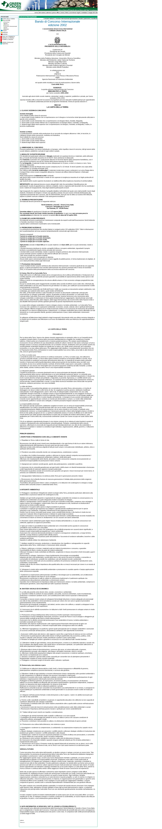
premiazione (74, 18)
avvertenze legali (74, 12)
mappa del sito (93, 12)
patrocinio (87, 18)
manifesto (94, 18)
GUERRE (4, 34)
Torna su (22, 822)
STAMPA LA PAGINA (7, 39)
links (66, 12)
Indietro (22, 820)
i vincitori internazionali (62, 18)
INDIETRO (5, 43)
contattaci (84, 12)
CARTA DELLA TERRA (8, 19)
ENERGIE (5, 32)
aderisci (48, 12)
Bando (5, 23)
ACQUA (4, 30)
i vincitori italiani (48, 18)
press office (56, 12)
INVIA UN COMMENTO (8, 36)
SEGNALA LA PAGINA (8, 38)
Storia (5, 27)
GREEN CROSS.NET (8, 42)
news (62, 12)
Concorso (6, 22)
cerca (36, 12)
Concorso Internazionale (10, 26)
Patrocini (6, 25)
